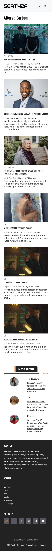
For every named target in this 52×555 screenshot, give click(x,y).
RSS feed (11, 545)
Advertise (43, 545)
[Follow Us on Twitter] (21, 521)
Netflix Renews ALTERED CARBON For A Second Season (26, 114)
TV (5, 56)
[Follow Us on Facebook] (14, 521)
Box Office (8, 500)
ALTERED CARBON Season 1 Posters (18, 228)
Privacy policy (31, 545)
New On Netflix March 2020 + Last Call (19, 60)
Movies (10, 56)
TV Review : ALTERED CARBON (15, 282)
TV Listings (8, 503)
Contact (20, 545)
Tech (6, 490)
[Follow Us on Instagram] (28, 521)
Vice (5, 493)
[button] (39, 6)
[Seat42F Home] (6, 521)
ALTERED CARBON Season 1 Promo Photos (21, 339)
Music (6, 497)
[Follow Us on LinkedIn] (35, 521)
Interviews (9, 167)
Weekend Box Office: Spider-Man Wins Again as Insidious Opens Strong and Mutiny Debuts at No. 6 (37, 426)
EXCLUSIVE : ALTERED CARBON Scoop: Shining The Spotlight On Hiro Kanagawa (24, 172)
